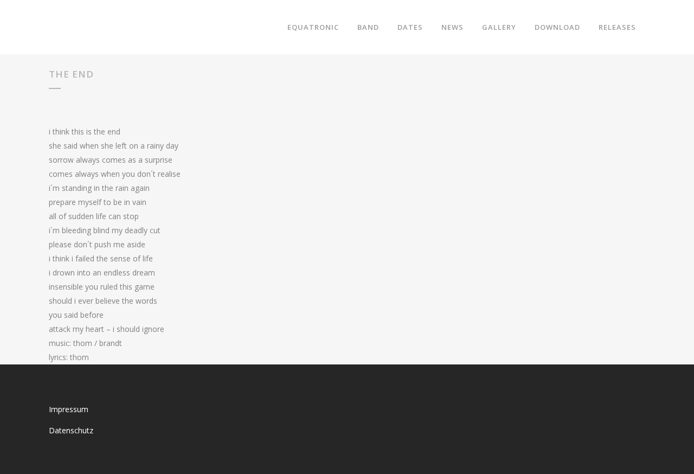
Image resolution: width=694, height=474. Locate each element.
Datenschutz (71, 430)
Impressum (68, 409)
